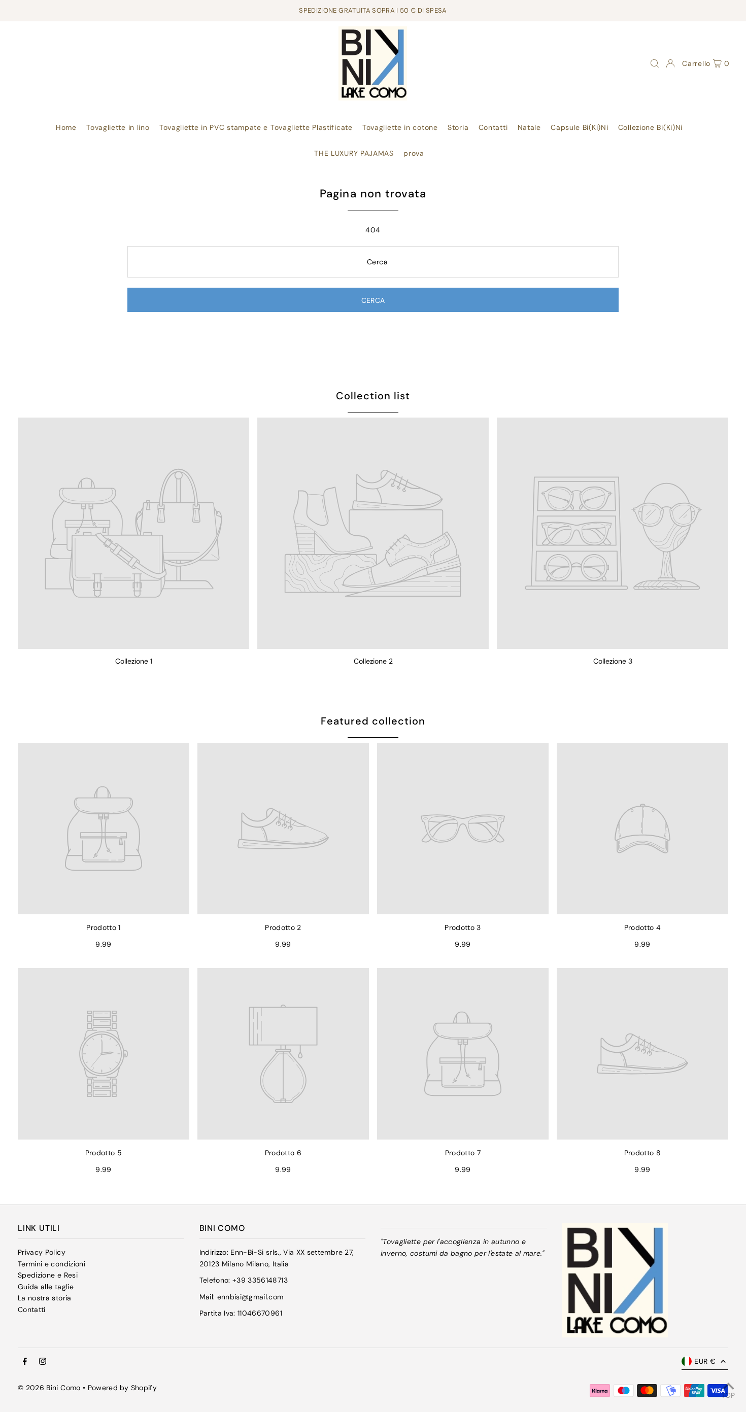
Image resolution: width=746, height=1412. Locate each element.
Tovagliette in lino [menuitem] (117, 127)
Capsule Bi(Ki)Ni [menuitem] (579, 127)
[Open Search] (655, 63)
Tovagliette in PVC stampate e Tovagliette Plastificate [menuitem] (256, 127)
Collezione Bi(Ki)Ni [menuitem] (650, 127)
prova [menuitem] (413, 153)
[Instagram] (42, 1362)
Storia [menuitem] (458, 127)
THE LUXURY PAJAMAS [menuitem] (354, 153)
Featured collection (373, 721)
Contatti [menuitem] (493, 127)
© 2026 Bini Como (49, 1387)
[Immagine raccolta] (133, 533)
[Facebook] (25, 1362)
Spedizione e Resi (48, 1275)
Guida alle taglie (46, 1286)
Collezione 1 (133, 661)
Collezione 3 (612, 661)
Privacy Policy (41, 1252)
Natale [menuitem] (529, 127)
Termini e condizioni (51, 1263)
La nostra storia (45, 1297)
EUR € (705, 1361)
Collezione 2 (373, 661)
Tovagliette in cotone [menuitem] (400, 127)
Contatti (32, 1309)
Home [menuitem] (66, 127)
